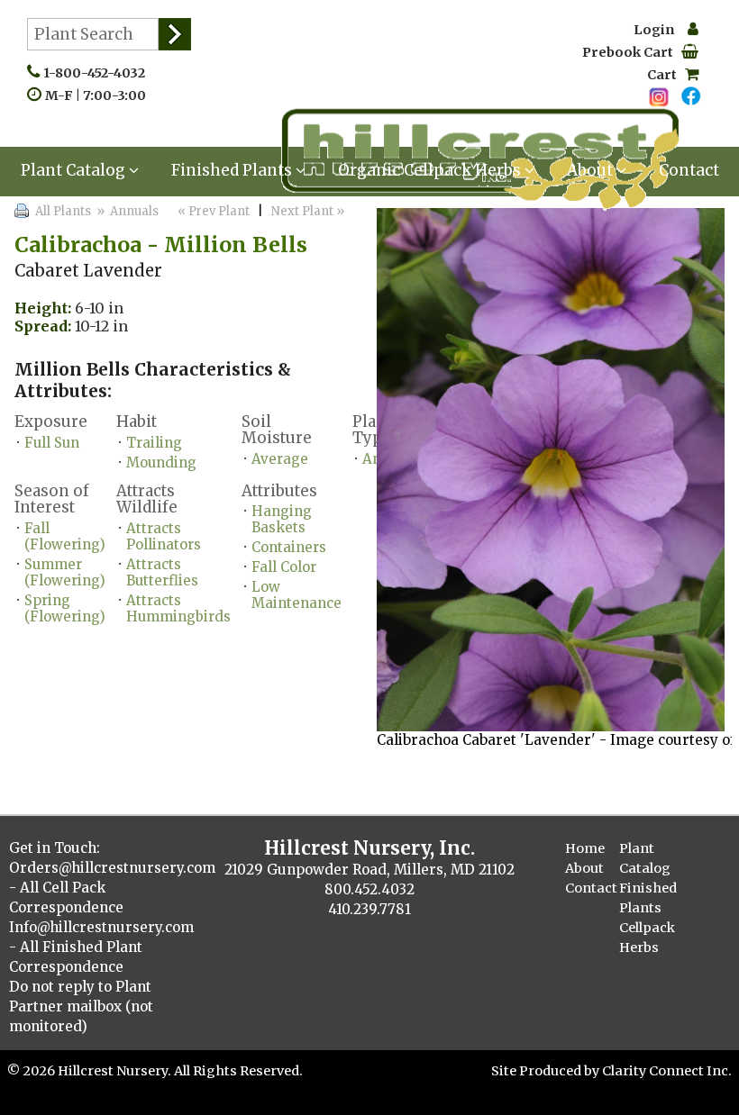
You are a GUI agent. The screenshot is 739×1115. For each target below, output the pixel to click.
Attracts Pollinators (163, 536)
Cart (666, 75)
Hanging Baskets (281, 519)
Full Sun (51, 442)
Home (585, 848)
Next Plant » (309, 211)
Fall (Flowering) (64, 536)
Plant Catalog (75, 170)
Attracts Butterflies (162, 572)
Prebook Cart (631, 52)
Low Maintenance (296, 595)
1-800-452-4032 (98, 73)
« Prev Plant (212, 211)
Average (279, 458)
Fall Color (283, 567)
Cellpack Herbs (647, 938)
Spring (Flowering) (64, 608)
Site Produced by (546, 1071)
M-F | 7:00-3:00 (99, 95)
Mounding (161, 462)
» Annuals (126, 211)
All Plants (63, 211)
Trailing (154, 442)
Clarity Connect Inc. (667, 1071)
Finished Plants (233, 170)
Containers (288, 547)
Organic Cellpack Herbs (431, 170)
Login (661, 30)
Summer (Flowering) (64, 572)
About (591, 170)
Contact (689, 170)
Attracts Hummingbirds (178, 608)
